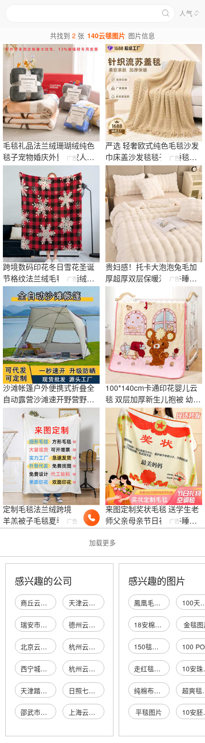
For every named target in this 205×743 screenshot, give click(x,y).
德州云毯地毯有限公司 (102, 624)
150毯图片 (149, 646)
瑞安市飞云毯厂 (43, 624)
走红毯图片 (150, 668)
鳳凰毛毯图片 (154, 602)
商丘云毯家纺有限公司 (53, 602)
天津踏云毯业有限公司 (53, 690)
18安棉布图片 (154, 624)
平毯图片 (148, 712)
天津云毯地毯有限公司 (102, 602)
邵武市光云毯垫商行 (50, 712)
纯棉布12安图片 (158, 690)
